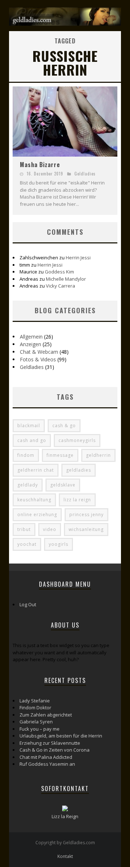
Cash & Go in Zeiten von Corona (55, 750)
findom (25, 455)
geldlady (27, 485)
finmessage (60, 455)
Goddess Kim (59, 271)
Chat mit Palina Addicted (46, 757)
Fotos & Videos (38, 359)
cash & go (64, 425)
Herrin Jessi (78, 257)
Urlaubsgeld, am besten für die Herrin (61, 735)
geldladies (78, 470)
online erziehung (37, 514)
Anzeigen (30, 344)
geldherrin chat (35, 470)
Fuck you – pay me (40, 729)
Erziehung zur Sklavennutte (50, 743)
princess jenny (86, 514)
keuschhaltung (34, 500)
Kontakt (65, 856)
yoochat (26, 544)
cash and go (31, 440)
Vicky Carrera (60, 285)
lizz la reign (77, 500)
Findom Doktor (35, 707)
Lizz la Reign (65, 816)
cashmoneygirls (77, 440)
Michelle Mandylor (66, 279)
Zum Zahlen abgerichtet (46, 714)
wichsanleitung (86, 529)
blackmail (28, 425)
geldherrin (98, 455)
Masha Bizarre (40, 164)
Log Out (28, 604)
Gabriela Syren (36, 721)
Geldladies (85, 174)
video (49, 529)
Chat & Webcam (39, 351)
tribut (24, 529)
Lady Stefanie (35, 700)
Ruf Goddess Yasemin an (47, 764)
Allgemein (31, 336)
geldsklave (62, 485)
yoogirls (58, 544)
